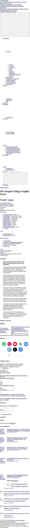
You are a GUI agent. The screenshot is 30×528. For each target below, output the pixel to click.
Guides (5, 145)
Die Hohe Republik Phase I (13, 148)
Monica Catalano (7, 224)
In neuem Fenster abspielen (17, 394)
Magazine (11, 71)
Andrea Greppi (7, 221)
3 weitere (5, 228)
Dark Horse (8, 241)
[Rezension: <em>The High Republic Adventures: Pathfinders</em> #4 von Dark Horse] (3, 480)
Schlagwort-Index (10, 81)
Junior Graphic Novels (5, 250)
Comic (10, 200)
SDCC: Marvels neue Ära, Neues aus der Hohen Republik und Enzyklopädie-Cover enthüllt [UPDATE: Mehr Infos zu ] (20, 329)
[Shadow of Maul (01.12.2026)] (8, 11)
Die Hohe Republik (11, 82)
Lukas (20, 395)
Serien (10, 70)
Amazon (2, 375)
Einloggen (5, 185)
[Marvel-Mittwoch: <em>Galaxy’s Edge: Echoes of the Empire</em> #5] (3, 466)
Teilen (8, 372)
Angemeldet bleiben (7, 414)
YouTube (25, 375)
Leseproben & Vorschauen (12, 78)
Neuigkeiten (9, 168)
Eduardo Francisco (7, 234)
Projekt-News (9, 84)
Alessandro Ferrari (7, 214)
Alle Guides (9, 153)
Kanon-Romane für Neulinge (13, 152)
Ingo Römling (6, 218)
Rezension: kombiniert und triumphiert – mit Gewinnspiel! (18, 430)
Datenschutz (3, 521)
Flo (27, 333)
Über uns (9, 521)
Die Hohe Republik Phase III (13, 151)
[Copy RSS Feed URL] (0, 380)
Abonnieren (3, 372)
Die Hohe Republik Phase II (13, 149)
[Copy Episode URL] (0, 387)
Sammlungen (9, 117)
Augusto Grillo (7, 235)
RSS (7, 101)
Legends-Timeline (10, 133)
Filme (10, 69)
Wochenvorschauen (11, 80)
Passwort (2, 410)
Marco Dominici (7, 223)
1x (4, 369)
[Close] (0, 374)
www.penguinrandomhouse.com (13, 242)
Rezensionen (9, 77)
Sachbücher (12, 67)
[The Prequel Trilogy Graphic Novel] (7, 204)
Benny (12, 484)
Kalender (5, 103)
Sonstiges (11, 76)
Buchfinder (6, 155)
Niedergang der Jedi (5, 253)
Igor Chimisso (6, 217)
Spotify (21, 375)
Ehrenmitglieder (10, 169)
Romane (11, 64)
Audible (6, 375)
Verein (4, 167)
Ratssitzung (9, 100)
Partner (14, 521)
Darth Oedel (7, 498)
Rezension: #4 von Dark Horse (17, 475)
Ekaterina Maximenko (8, 227)
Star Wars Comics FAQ (12, 146)
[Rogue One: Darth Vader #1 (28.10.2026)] (11, 4)
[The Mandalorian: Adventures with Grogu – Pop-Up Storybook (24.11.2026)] (15, 3)
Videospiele (12, 73)
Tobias (23, 395)
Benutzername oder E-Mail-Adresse (8, 405)
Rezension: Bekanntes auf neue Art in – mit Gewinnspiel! (17, 439)
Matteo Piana (6, 220)
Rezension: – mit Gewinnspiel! (17, 448)
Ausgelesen (9, 98)
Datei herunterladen (5, 394)
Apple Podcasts (12, 375)
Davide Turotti (6, 225)
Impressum (21, 520)
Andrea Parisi (6, 216)
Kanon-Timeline (10, 132)
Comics (11, 66)
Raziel (5, 491)
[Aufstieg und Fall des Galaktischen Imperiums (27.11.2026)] (15, 7)
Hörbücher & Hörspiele (15, 74)
